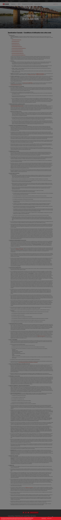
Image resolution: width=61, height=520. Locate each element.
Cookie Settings (44, 518)
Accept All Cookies (49, 518)
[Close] (60, 518)
